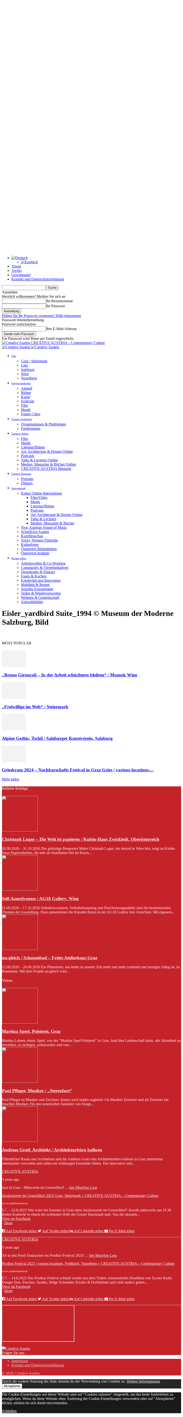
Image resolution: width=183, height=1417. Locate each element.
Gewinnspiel (20, 275)
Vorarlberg (29, 378)
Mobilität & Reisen (35, 585)
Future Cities (30, 414)
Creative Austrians (21, 473)
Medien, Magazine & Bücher (52, 523)
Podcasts (27, 456)
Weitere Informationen (143, 1381)
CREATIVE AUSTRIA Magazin (46, 469)
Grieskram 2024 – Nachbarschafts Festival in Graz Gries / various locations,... (77, 769)
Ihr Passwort (55, 306)
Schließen (9, 1411)
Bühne (26, 393)
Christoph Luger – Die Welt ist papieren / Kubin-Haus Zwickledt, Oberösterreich (80, 839)
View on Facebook (16, 1219)
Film (24, 405)
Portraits (27, 479)
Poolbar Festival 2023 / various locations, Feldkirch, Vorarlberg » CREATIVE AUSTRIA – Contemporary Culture (88, 1263)
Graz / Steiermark (34, 361)
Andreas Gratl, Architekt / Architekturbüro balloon (52, 1149)
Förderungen (30, 428)
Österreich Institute (35, 553)
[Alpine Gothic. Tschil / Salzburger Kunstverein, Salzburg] (14, 729)
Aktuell (26, 388)
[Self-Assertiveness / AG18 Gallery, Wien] (20, 889)
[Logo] (16, 347)
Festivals (27, 401)
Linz (24, 365)
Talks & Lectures (43, 519)
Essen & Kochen (33, 576)
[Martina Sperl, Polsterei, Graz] (20, 1022)
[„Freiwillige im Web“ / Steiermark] (14, 697)
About (16, 266)
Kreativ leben (18, 558)
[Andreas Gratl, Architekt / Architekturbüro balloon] (20, 1140)
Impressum (19, 1361)
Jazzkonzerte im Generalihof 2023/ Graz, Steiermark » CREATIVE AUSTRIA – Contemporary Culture (80, 1196)
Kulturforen (30, 545)
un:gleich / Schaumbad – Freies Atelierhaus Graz (49, 957)
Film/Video (38, 498)
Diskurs (27, 483)
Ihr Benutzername (59, 301)
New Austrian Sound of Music (44, 527)
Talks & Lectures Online (39, 460)
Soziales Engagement (37, 589)
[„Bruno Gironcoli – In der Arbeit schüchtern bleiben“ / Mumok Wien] (14, 666)
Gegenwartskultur (21, 383)
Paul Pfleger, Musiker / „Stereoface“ (37, 1090)
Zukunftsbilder (32, 602)
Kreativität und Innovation (41, 580)
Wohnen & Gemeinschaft (40, 597)
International (18, 488)
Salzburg (27, 370)
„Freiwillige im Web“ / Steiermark (35, 706)
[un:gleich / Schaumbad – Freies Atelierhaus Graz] (20, 949)
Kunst (25, 397)
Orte (13, 355)
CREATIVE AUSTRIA (20, 1171)
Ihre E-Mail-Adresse (61, 329)
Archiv (16, 271)
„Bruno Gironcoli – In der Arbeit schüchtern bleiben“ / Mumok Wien (69, 674)
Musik (25, 410)
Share (8, 1223)
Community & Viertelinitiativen (44, 568)
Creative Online (20, 433)
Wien (25, 374)
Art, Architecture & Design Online (47, 451)
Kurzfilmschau (32, 536)
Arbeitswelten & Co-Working (43, 563)
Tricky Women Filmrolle (39, 540)
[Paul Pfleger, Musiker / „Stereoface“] (20, 1081)
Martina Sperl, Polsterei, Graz (31, 1031)
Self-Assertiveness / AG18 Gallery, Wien (40, 898)
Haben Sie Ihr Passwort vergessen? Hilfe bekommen (41, 316)
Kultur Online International (41, 493)
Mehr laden (10, 779)
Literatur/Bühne (33, 447)
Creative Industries (21, 419)
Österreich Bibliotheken (39, 549)
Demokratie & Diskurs (38, 572)
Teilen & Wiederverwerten (41, 593)
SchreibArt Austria (35, 532)
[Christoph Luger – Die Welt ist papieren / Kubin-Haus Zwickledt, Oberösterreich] (20, 830)
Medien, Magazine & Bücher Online (48, 464)
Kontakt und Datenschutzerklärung (37, 279)
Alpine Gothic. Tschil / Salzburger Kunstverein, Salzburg (57, 738)
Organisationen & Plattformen (43, 424)
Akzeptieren (12, 1386)
